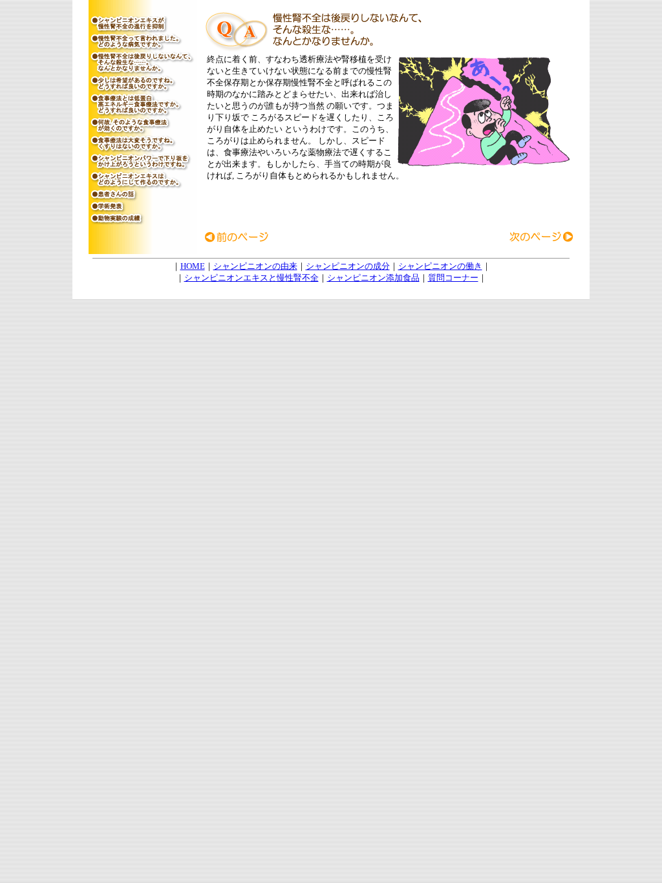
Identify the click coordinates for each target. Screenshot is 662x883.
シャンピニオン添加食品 (373, 277)
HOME (192, 266)
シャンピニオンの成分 (348, 266)
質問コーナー (453, 277)
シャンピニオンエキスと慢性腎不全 (251, 277)
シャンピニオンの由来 (255, 266)
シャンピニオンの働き (440, 266)
